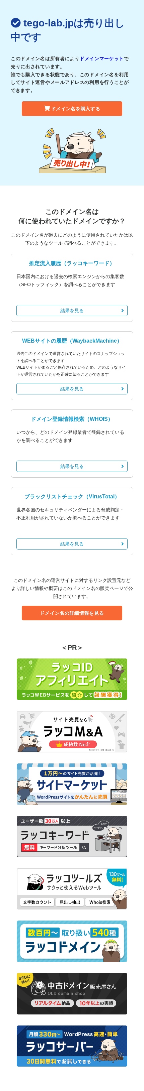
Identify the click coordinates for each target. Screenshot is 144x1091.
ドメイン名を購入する (75, 108)
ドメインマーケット (102, 58)
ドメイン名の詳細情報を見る (72, 613)
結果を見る (72, 310)
